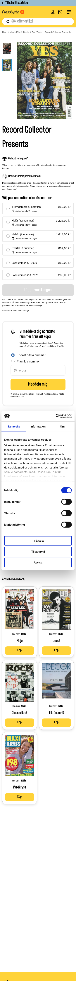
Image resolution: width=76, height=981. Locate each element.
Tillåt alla (38, 540)
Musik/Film (15, 32)
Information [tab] (38, 426)
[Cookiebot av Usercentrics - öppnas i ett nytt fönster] (55, 416)
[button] (52, 12)
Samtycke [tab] (13, 426)
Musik (26, 32)
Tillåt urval (38, 551)
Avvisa (38, 562)
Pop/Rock (37, 32)
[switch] (66, 502)
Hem (4, 32)
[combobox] (38, 21)
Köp (19, 650)
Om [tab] (62, 426)
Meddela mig (38, 384)
